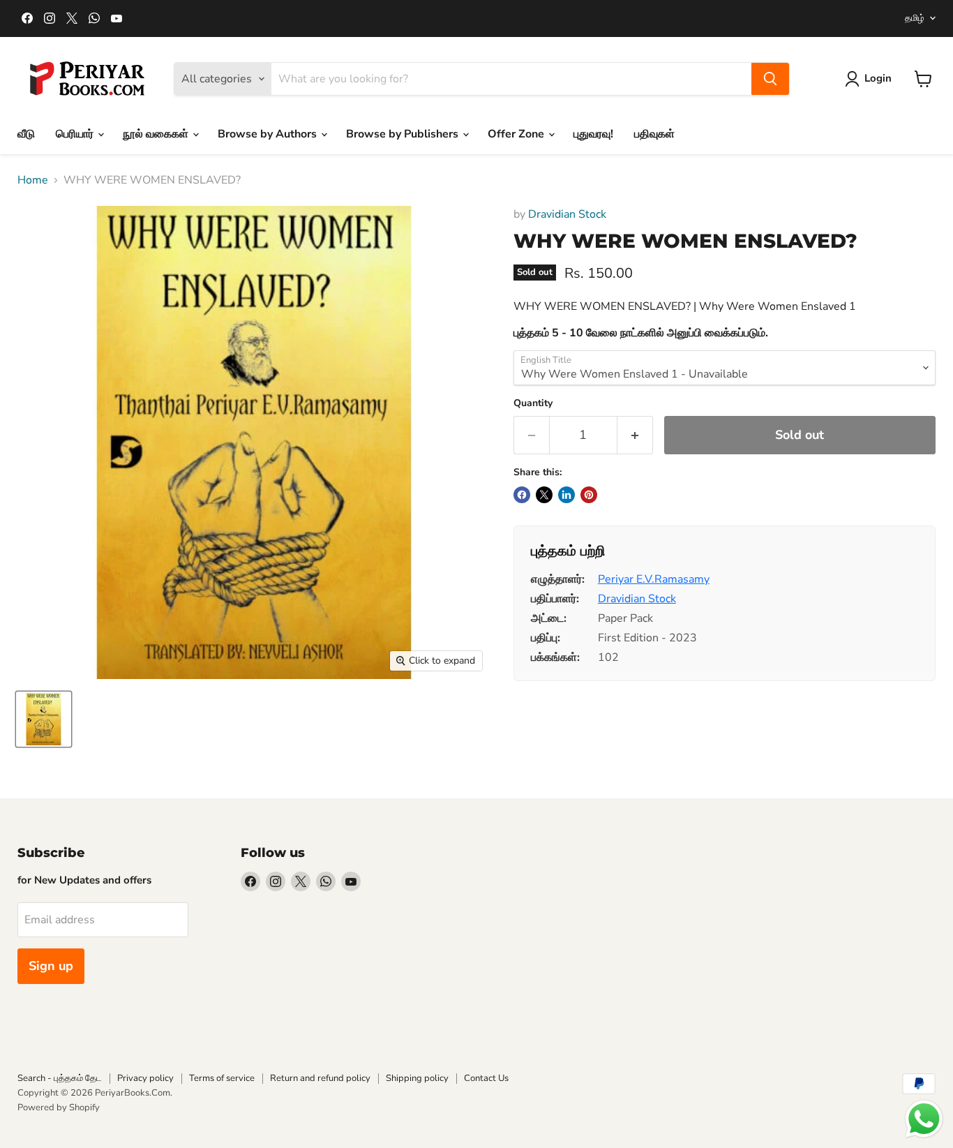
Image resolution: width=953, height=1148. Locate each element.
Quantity (533, 403)
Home (32, 180)
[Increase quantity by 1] (635, 435)
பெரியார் (76, 134)
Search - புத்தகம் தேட (59, 1078)
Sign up (51, 965)
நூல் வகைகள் (157, 134)
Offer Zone (517, 134)
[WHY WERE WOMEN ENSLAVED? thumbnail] (43, 719)
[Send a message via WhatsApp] (924, 1119)
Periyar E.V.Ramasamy (654, 579)
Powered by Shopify (58, 1107)
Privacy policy (145, 1078)
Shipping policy (417, 1078)
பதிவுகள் (654, 134)
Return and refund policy (320, 1078)
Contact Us (486, 1078)
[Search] (770, 79)
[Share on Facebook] (521, 494)
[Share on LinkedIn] (566, 494)
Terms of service (222, 1078)
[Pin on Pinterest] (588, 494)
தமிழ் (914, 18)
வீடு (26, 134)
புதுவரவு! (593, 134)
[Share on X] (544, 494)
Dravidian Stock (567, 214)
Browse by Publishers (403, 134)
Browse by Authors (269, 134)
